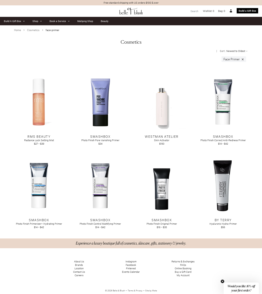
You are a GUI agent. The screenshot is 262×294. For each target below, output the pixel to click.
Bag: (221, 10)
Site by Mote (151, 290)
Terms (131, 290)
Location (79, 268)
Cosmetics (33, 30)
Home (17, 30)
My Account (183, 275)
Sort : (233, 50)
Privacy (139, 290)
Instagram (131, 261)
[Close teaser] (222, 281)
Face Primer (233, 59)
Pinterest (131, 268)
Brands (79, 264)
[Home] (131, 11)
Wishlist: (208, 10)
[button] (241, 288)
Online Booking (183, 268)
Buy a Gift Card (183, 271)
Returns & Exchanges (182, 261)
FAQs (183, 264)
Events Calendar (131, 271)
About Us (79, 261)
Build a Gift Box (247, 10)
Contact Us (79, 271)
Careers (79, 275)
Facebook (131, 264)
